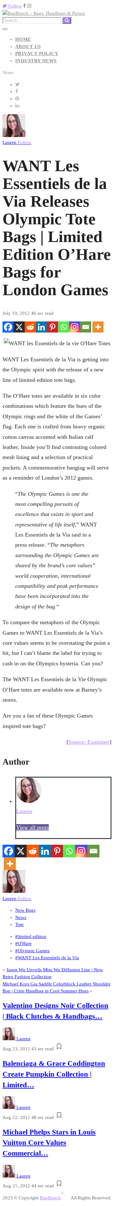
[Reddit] (30, 327)
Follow (14, 6)
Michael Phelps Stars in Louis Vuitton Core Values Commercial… (49, 1143)
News (20, 917)
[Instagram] (74, 327)
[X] (19, 327)
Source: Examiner (89, 742)
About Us (28, 46)
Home (23, 39)
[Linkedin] (41, 327)
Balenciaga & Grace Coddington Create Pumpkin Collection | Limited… (54, 1074)
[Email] (85, 327)
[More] (98, 327)
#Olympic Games (32, 950)
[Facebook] (8, 327)
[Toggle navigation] (5, 29)
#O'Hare (23, 943)
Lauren (17, 142)
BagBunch (50, 1197)
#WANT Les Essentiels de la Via (47, 957)
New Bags (25, 910)
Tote (19, 924)
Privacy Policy (36, 53)
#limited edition (30, 936)
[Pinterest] (52, 327)
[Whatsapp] (63, 327)
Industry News (36, 60)
